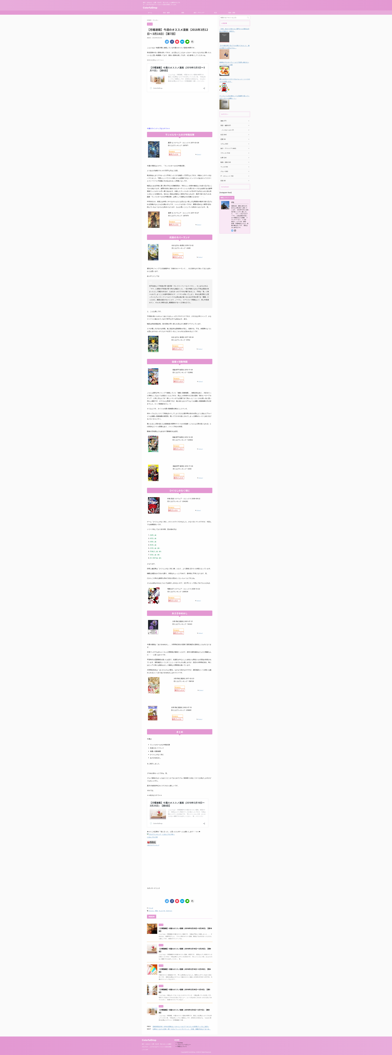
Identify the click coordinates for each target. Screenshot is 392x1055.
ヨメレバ (199, 154)
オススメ (151, 911)
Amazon (172, 151)
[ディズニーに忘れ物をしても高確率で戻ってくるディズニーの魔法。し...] (224, 108)
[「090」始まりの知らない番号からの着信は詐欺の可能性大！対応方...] (224, 41)
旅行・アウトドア (199, 12)
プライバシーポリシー (184, 1044)
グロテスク (169, 911)
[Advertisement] (179, 110)
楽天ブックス (173, 154)
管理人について (182, 1046)
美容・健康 (166, 12)
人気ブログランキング (153, 845)
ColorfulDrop (150, 7)
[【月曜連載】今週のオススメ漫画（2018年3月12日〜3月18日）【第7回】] (182, 42)
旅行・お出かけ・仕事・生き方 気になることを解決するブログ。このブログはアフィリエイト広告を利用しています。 (156, 1046)
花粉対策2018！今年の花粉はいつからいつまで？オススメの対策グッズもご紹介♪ (181, 1027)
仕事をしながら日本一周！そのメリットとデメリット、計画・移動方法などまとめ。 (182, 1029)
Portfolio (180, 1043)
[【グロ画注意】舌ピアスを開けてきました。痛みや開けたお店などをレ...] (224, 58)
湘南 (182, 12)
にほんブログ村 (152, 837)
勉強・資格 (231, 12)
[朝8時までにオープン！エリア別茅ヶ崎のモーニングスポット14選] (224, 74)
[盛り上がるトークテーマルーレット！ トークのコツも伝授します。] (224, 91)
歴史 (156, 911)
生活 (215, 12)
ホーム (150, 12)
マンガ (151, 908)
